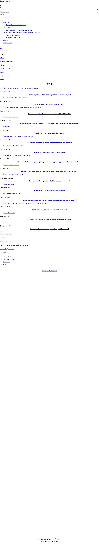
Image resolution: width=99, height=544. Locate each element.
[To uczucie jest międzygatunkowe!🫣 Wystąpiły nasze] (7, 284)
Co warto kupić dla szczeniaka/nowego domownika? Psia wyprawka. (50, 143)
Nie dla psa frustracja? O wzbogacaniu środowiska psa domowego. (49, 219)
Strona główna (7, 257)
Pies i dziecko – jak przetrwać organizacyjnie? (49, 190)
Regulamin (6, 262)
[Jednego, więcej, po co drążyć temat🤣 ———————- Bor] (78, 282)
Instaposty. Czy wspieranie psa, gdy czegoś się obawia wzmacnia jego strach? (49, 200)
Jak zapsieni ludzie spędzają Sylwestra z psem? (49, 152)
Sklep (4, 264)
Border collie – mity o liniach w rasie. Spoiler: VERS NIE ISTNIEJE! (49, 114)
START (5, 17)
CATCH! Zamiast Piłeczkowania (16, 25)
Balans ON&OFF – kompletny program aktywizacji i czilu (23, 32)
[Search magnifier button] (98, 10)
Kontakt (5, 267)
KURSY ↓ (6, 23)
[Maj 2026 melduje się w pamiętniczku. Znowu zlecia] (92, 294)
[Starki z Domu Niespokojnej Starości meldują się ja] (35, 284)
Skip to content (5, 1)
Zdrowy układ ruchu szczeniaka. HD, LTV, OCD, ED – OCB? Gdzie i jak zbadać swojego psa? (49, 123)
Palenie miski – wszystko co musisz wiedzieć (49, 133)
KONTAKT (6, 40)
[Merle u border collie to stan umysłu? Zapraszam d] (49, 298)
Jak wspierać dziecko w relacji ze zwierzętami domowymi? (49, 229)
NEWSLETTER (7, 43)
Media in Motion (53, 541)
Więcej (2, 58)
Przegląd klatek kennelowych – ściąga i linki (49, 104)
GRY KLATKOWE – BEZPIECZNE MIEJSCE (19, 30)
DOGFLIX (9, 27)
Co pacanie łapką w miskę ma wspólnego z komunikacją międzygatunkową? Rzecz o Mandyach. (49, 162)
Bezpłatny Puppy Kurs (13, 38)
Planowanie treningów (13, 35)
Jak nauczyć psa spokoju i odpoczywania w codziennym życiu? (49, 95)
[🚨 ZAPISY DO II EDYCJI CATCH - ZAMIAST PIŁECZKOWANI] (64, 405)
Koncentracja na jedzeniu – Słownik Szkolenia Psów (49, 210)
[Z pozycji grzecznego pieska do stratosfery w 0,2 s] (21, 288)
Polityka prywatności (9, 259)
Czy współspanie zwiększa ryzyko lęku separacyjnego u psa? (49, 181)
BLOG (5, 20)
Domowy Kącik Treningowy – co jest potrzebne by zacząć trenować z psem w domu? (49, 171)
